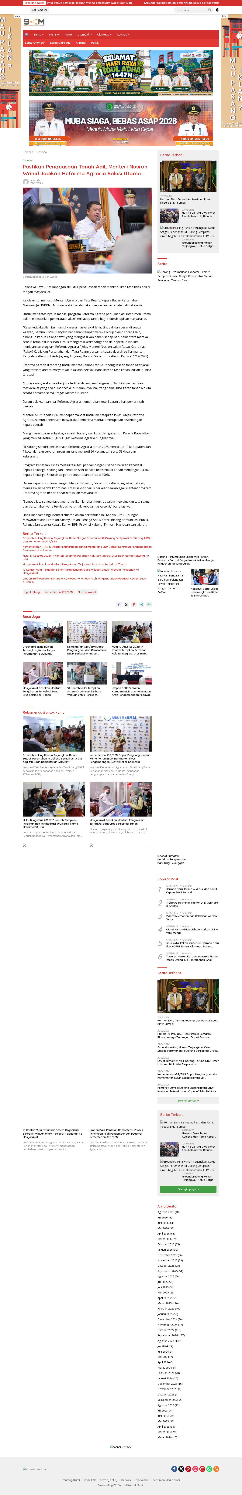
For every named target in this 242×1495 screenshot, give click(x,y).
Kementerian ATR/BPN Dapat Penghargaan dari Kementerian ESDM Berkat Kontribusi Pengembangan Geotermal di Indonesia (87, 548)
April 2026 (163, 1233)
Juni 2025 (163, 1287)
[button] (210, 10)
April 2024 (163, 1362)
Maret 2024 (164, 1367)
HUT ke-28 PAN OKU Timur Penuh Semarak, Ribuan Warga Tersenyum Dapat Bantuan (198, 214)
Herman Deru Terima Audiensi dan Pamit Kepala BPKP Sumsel (185, 201)
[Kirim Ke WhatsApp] (149, 604)
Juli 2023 (162, 1410)
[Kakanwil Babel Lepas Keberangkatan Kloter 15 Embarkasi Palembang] (205, 577)
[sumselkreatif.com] (35, 22)
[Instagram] (195, 1469)
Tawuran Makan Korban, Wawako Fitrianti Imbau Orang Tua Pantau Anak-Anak (192, 958)
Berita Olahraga (60, 42)
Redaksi (126, 1480)
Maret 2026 (164, 1239)
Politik (68, 34)
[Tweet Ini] (126, 604)
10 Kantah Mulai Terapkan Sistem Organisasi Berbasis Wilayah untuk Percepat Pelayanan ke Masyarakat (81, 571)
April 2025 (163, 1298)
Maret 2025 (164, 1303)
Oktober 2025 (165, 1265)
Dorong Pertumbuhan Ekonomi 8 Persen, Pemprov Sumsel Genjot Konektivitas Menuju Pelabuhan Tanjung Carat (185, 560)
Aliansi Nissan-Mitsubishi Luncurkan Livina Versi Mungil (192, 931)
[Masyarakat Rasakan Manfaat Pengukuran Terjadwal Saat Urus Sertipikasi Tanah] (43, 673)
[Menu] (25, 10)
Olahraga (103, 34)
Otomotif (83, 34)
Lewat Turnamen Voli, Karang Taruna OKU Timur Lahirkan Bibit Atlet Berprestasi (188, 1062)
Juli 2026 (162, 1217)
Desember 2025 (167, 1255)
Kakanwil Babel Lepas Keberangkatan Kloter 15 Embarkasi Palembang (205, 592)
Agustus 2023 (165, 1405)
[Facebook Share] (119, 604)
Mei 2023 (163, 1421)
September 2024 (167, 1335)
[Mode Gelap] (217, 10)
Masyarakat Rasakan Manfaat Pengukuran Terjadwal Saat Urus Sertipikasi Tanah (74, 564)
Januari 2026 (165, 1249)
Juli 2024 (162, 1346)
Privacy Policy (108, 1480)
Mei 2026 (163, 1228)
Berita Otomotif (35, 42)
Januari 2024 (165, 1378)
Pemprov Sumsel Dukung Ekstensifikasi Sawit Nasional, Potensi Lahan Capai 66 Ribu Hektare (186, 1089)
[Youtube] (202, 1469)
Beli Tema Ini (39, 9)
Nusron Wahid (87, 592)
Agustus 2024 (165, 1341)
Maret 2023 (164, 1432)
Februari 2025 (165, 1308)
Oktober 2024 (165, 1330)
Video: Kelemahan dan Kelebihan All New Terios (191, 917)
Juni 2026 (163, 1223)
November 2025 (167, 1260)
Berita (37, 34)
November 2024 (167, 1325)
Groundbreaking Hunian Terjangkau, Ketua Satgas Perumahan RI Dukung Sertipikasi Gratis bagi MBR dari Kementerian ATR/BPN (86, 539)
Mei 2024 (163, 1357)
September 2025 (167, 1271)
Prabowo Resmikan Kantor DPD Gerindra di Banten (192, 904)
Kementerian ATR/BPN (59, 592)
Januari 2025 (165, 1314)
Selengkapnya (187, 1100)
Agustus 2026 (165, 1212)
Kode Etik (90, 1480)
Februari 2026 (165, 1244)
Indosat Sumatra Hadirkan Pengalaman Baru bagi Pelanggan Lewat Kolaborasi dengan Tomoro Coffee (171, 859)
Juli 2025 (162, 1282)
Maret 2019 (164, 1437)
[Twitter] (181, 1469)
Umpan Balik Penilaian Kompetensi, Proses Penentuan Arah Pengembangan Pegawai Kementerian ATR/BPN (84, 580)
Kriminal (54, 34)
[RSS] (216, 1469)
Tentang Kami (71, 1480)
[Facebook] (174, 1469)
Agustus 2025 (165, 1276)
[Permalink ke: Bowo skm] (26, 181)
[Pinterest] (188, 1469)
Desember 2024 (167, 1319)
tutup (17, 16)
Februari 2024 (165, 1373)
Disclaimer (142, 1480)
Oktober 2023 (165, 1394)
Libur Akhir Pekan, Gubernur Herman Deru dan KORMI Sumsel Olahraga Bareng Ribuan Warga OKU (192, 944)
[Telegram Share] (141, 604)
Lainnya (122, 34)
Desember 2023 (167, 1383)
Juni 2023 (163, 1416)
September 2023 (167, 1400)
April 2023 (163, 1426)
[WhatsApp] (209, 1469)
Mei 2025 (163, 1292)
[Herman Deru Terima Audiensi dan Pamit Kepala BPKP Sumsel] (188, 176)
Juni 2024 (163, 1351)
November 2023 (167, 1389)
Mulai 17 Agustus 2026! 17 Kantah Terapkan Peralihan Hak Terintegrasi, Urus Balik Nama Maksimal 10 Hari (86, 557)
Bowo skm (36, 180)
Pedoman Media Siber (166, 1480)
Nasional (28, 160)
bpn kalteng (32, 592)
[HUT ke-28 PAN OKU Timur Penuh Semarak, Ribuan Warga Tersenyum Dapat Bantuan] (169, 216)
